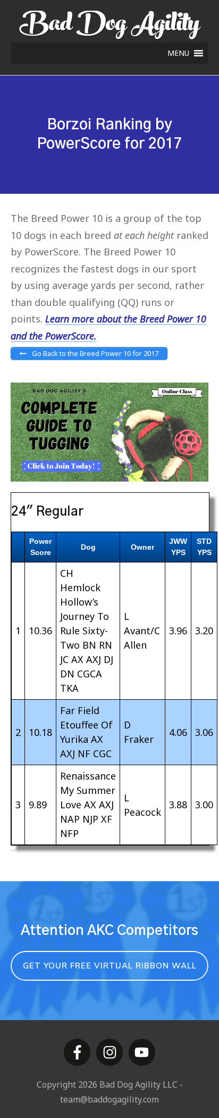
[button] (178, 53)
